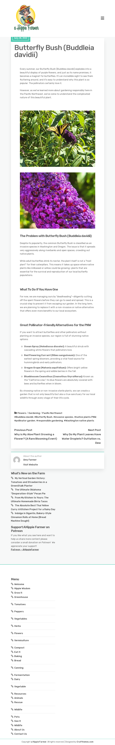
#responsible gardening (49, 420)
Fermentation (22, 675)
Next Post (94, 430)
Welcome (19, 584)
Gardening (34, 413)
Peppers (19, 611)
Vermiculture (21, 640)
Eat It (17, 652)
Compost (19, 647)
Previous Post (23, 430)
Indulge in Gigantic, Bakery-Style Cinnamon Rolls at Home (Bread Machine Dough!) (31, 517)
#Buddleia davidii (23, 417)
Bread (17, 660)
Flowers (22, 413)
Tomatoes (20, 604)
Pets (17, 717)
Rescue (18, 702)
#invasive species (63, 417)
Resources (20, 693)
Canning (18, 667)
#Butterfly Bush (43, 417)
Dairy (17, 679)
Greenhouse (21, 597)
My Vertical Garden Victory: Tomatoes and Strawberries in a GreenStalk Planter (29, 482)
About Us (19, 729)
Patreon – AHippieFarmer (25, 549)
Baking (18, 656)
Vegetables (20, 618)
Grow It (18, 592)
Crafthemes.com (85, 742)
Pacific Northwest (52, 413)
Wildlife (18, 709)
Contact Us (20, 734)
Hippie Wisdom (22, 588)
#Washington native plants (79, 420)
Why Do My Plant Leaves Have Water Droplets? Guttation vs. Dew (81, 438)
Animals (18, 698)
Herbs (17, 626)
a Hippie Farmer (39, 742)
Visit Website (30, 464)
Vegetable (20, 686)
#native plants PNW (85, 417)
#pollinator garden (24, 420)
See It (17, 721)
